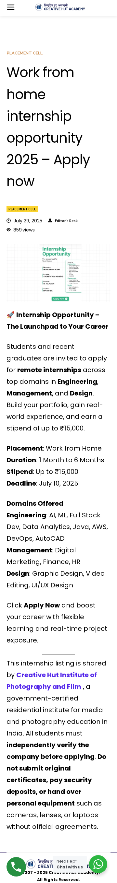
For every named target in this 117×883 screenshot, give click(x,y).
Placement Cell (22, 209)
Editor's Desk (66, 221)
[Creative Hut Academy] (60, 7)
